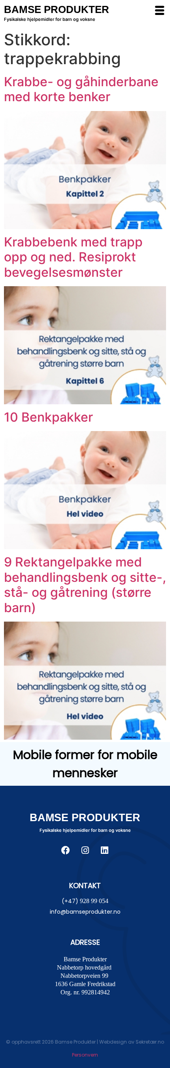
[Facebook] (65, 850)
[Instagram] (85, 850)
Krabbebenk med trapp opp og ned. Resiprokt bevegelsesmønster (73, 257)
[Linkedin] (104, 850)
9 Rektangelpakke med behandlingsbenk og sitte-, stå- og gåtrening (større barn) (85, 584)
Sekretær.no (150, 1041)
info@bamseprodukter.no (85, 912)
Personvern (85, 1054)
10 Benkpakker (48, 417)
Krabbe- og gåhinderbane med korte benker (81, 89)
